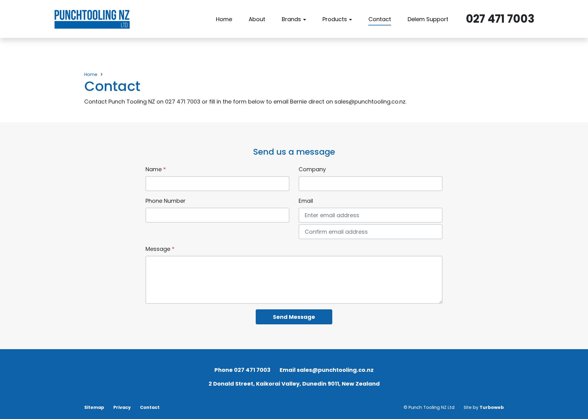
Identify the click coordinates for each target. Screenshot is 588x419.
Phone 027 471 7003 (242, 370)
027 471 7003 (500, 19)
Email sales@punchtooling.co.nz (327, 370)
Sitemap (94, 407)
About (257, 19)
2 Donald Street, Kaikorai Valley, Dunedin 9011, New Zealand (294, 383)
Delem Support (428, 19)
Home (224, 19)
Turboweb (492, 407)
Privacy (122, 407)
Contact (379, 19)
